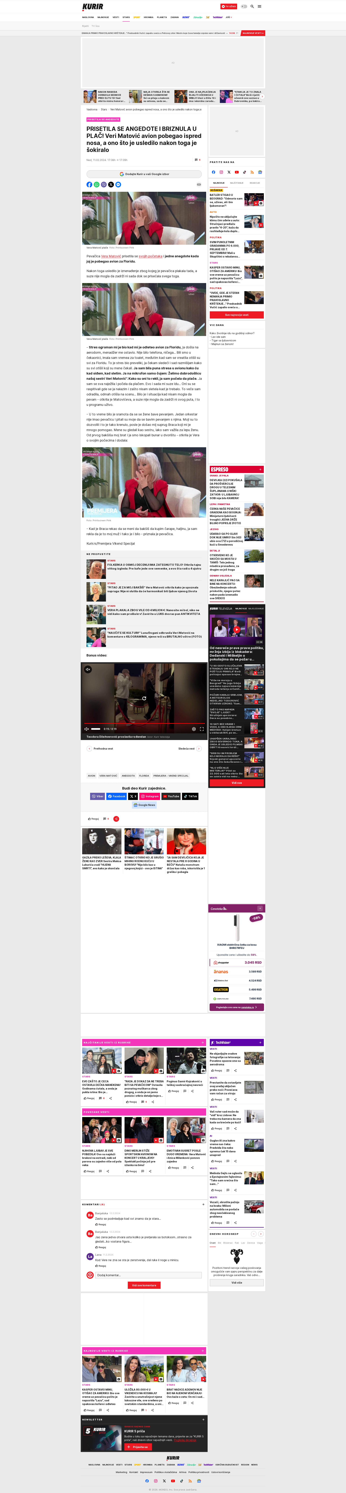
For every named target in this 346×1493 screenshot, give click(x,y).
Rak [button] (237, 1242)
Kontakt (133, 1472)
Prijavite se (140, 1447)
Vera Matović (111, 256)
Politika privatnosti (198, 1472)
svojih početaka (150, 256)
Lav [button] (243, 1242)
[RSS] (252, 172)
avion (91, 775)
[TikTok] (244, 172)
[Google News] (260, 172)
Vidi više (237, 1282)
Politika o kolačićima (166, 1472)
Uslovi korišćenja (220, 1472)
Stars (104, 109)
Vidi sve (237, 782)
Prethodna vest (103, 748)
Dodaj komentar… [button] (109, 1275)
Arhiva (182, 1472)
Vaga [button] (260, 1242)
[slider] (95, 729)
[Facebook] (214, 172)
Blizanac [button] (228, 1242)
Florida (144, 775)
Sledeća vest (186, 748)
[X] (229, 172)
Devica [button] (251, 1242)
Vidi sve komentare (144, 1285)
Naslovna (91, 109)
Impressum (146, 1472)
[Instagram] (221, 172)
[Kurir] (92, 6)
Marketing (121, 1472)
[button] (197, 160)
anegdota (128, 775)
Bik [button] (219, 1242)
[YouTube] (237, 172)
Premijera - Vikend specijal (171, 775)
